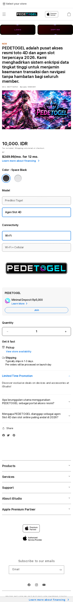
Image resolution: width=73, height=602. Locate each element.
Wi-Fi (8, 235)
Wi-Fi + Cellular (14, 247)
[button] (4, 14)
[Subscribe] (60, 569)
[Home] (27, 14)
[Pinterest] (14, 436)
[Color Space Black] (6, 178)
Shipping (19, 148)
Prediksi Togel (14, 200)
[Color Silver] (18, 178)
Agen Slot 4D (13, 212)
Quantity (7, 322)
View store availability (18, 351)
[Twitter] (9, 436)
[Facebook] (4, 436)
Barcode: (23, 87)
